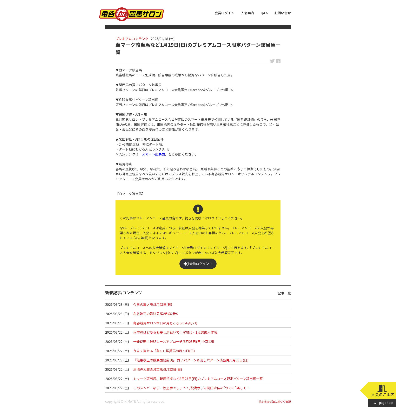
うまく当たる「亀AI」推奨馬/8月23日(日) (164, 350)
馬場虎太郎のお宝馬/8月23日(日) (157, 369)
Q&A (264, 12)
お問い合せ (282, 12)
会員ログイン (224, 12)
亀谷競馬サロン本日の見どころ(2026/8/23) (165, 322)
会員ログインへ (200, 263)
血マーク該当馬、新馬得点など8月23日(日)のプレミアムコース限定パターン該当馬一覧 (198, 378)
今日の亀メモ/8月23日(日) (152, 304)
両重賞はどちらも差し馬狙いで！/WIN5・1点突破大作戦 (175, 332)
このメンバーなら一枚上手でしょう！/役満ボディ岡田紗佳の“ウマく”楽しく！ (191, 387)
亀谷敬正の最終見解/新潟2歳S (155, 313)
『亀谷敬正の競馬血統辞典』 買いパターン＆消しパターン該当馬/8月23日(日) (191, 360)
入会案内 (247, 12)
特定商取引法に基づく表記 (275, 401)
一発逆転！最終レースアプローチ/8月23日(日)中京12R (173, 341)
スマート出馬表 (153, 154)
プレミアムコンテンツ (132, 38)
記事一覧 (284, 293)
